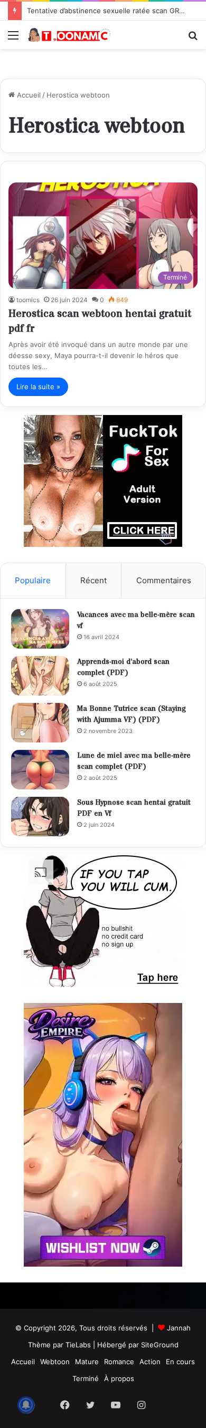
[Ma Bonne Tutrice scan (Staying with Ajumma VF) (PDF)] (40, 722)
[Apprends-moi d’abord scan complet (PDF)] (40, 676)
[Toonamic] (68, 35)
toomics (28, 300)
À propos (119, 1378)
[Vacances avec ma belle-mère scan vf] (40, 629)
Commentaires (163, 580)
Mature (87, 1361)
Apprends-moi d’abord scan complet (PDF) (123, 668)
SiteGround (160, 1344)
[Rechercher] (193, 39)
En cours (180, 1361)
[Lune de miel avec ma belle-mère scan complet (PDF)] (40, 769)
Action (150, 1361)
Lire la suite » (38, 386)
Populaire (33, 580)
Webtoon (55, 1361)
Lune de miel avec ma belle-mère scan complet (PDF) (134, 761)
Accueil (28, 95)
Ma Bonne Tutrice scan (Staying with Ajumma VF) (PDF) (131, 714)
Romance (119, 1361)
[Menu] (13, 39)
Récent (93, 580)
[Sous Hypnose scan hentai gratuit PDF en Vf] (40, 816)
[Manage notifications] (25, 1404)
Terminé (85, 1378)
